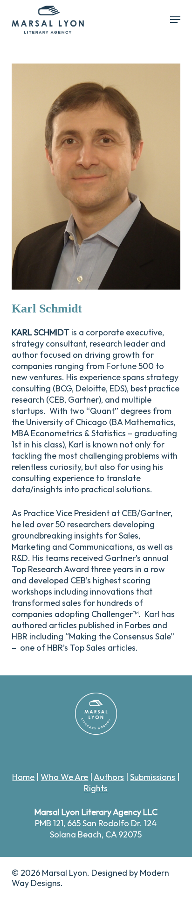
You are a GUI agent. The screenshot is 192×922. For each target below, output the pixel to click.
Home (23, 777)
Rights (96, 788)
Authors (109, 777)
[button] (175, 19)
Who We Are (64, 777)
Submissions (152, 777)
